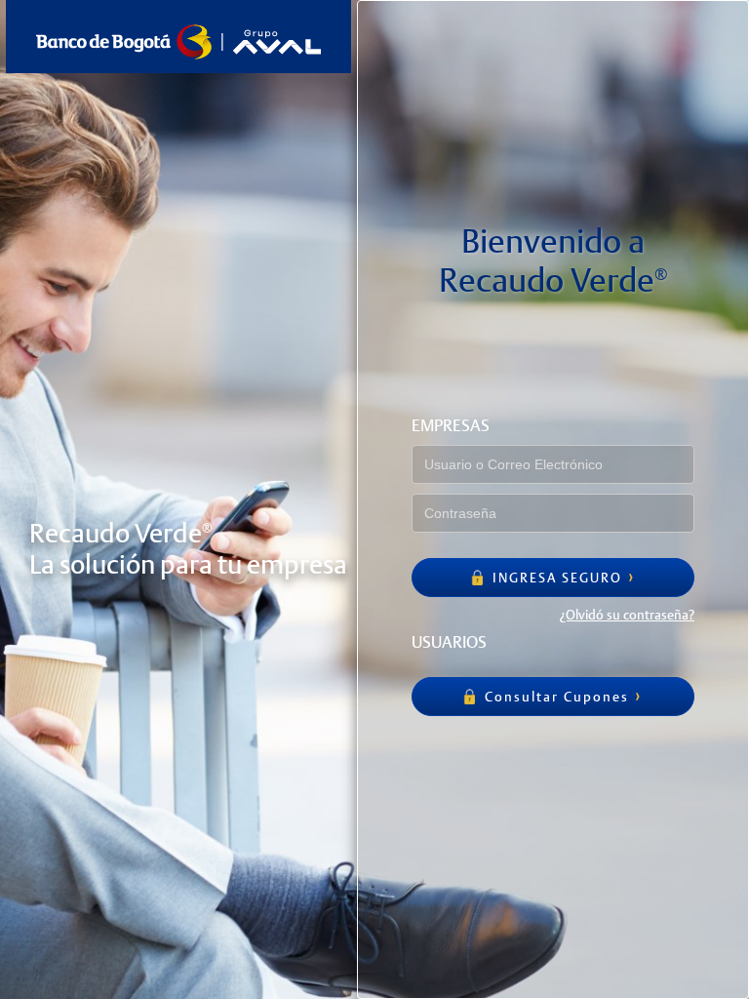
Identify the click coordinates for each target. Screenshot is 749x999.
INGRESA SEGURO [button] (555, 577)
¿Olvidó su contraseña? (627, 614)
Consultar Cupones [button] (554, 696)
